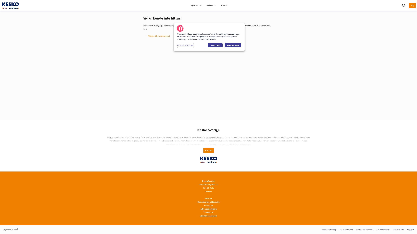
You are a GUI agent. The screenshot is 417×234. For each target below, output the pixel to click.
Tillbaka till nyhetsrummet (159, 36)
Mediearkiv (211, 5)
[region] (209, 37)
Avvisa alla (215, 45)
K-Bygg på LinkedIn (208, 209)
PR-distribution (346, 229)
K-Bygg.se (208, 205)
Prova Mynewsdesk (364, 229)
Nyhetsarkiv (196, 5)
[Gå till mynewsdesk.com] (11, 229)
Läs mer (208, 150)
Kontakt (224, 5)
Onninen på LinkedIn (208, 215)
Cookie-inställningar (185, 45)
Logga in (410, 229)
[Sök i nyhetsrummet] (403, 5)
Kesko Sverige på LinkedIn (209, 202)
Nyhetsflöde (398, 229)
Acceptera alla (233, 45)
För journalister (383, 229)
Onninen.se (208, 212)
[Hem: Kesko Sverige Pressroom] (10, 5)
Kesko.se (208, 198)
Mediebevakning (329, 229)
